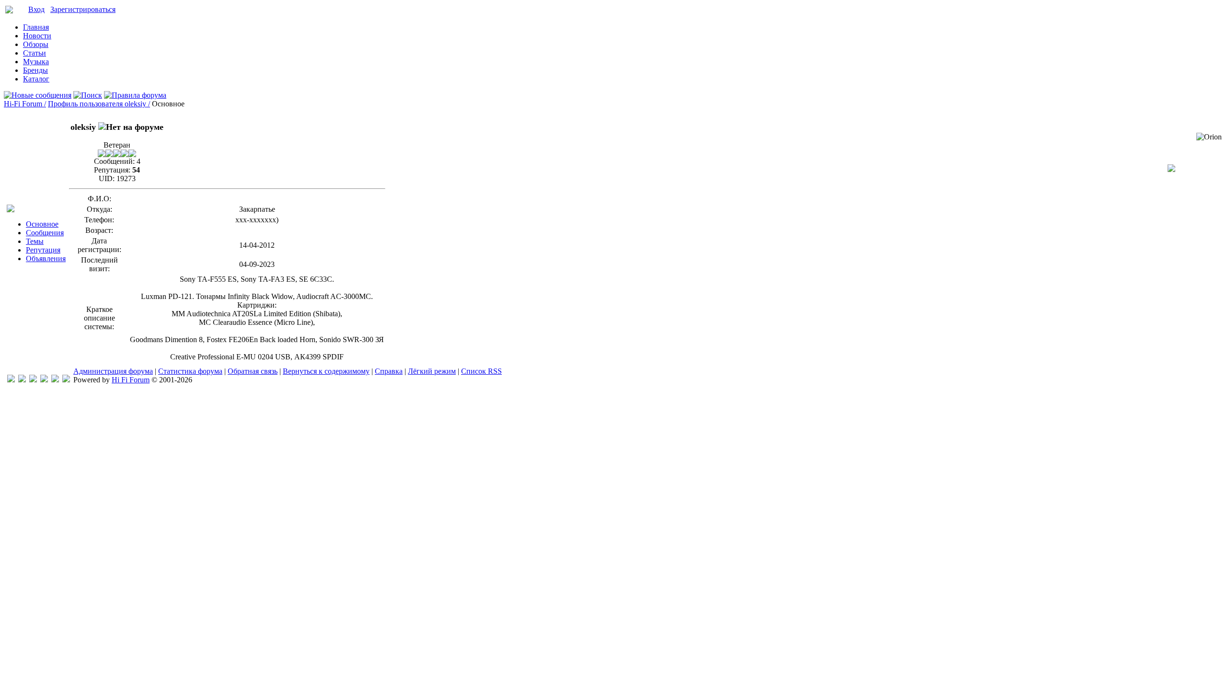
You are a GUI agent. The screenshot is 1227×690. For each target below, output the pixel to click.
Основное (42, 224)
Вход (36, 9)
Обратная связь (253, 371)
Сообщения (45, 233)
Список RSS (481, 371)
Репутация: (112, 170)
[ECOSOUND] (44, 380)
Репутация (43, 250)
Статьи (34, 53)
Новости (37, 36)
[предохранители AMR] (11, 380)
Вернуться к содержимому (326, 371)
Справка (389, 371)
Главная (36, 27)
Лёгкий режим (432, 371)
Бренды (35, 70)
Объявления (46, 258)
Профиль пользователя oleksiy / (99, 104)
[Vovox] (66, 380)
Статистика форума (190, 371)
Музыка (36, 62)
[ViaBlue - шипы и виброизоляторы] (55, 380)
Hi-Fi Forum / (25, 104)
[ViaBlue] (33, 380)
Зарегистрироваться (83, 9)
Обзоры (35, 44)
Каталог (36, 79)
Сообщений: (114, 161)
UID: (107, 178)
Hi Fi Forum (131, 380)
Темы (35, 241)
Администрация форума (113, 371)
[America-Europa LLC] (22, 380)
